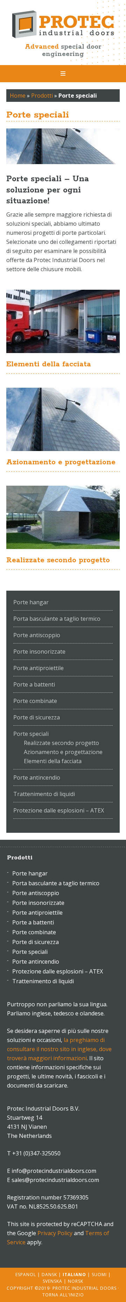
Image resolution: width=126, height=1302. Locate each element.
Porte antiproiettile (38, 668)
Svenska (52, 1281)
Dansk (49, 1275)
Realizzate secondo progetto (58, 560)
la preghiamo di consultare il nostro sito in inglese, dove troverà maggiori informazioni (59, 1049)
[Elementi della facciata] (63, 321)
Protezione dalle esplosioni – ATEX (58, 810)
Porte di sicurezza (36, 717)
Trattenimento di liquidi (44, 794)
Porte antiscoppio (36, 635)
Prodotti (42, 95)
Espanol (25, 1275)
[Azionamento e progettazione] (63, 419)
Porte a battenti (34, 684)
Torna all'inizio (63, 1295)
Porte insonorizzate (39, 651)
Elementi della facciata (48, 364)
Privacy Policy (54, 1233)
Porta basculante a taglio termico (56, 618)
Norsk (75, 1281)
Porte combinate (35, 701)
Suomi (99, 1275)
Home (18, 95)
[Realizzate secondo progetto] (63, 517)
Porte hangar (31, 602)
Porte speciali (31, 734)
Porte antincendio (36, 777)
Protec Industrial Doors (63, 24)
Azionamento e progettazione (60, 462)
